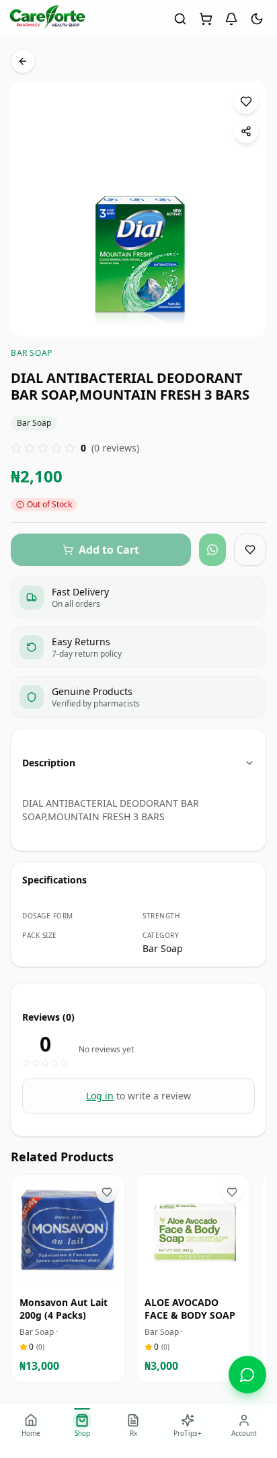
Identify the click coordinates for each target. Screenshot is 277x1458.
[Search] (180, 19)
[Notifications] (231, 19)
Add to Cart (77, 1275)
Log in (100, 1095)
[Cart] (206, 19)
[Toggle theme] (257, 19)
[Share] (246, 131)
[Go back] (23, 61)
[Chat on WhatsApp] (247, 1374)
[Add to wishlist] (246, 101)
